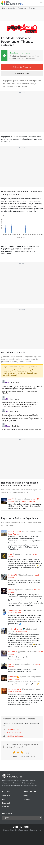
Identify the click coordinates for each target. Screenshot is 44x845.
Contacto (5, 807)
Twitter (25, 795)
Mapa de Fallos (23, 73)
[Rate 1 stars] (14, 752)
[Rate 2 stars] (18, 752)
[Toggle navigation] (41, 3)
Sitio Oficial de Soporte (15, 736)
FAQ (3, 799)
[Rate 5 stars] (30, 752)
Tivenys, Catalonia (27, 501)
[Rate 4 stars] (26, 752)
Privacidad (6, 803)
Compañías (11, 8)
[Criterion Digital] (22, 827)
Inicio (3, 8)
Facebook (26, 799)
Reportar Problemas (23, 67)
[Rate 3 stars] (22, 752)
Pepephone (22, 8)
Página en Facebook (14, 733)
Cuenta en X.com (13, 729)
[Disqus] (22, 405)
